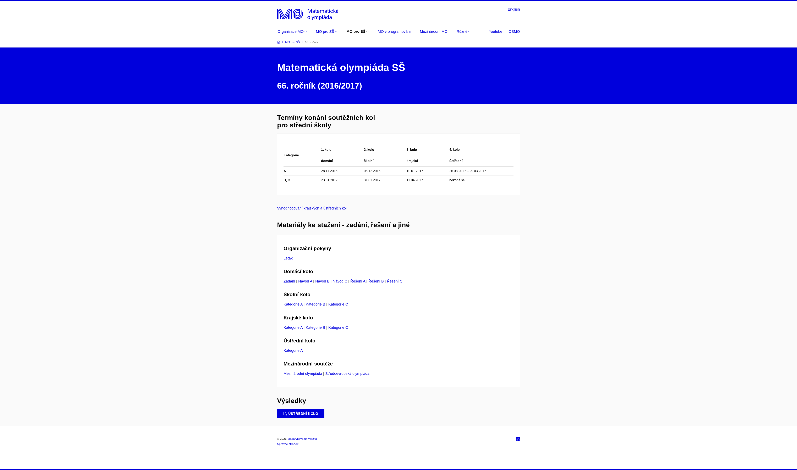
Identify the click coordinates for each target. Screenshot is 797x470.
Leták (288, 258)
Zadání (289, 281)
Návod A (305, 281)
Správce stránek (287, 444)
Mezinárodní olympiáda (303, 373)
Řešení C (394, 281)
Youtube (495, 31)
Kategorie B (315, 304)
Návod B (322, 281)
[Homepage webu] (308, 13)
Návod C (340, 281)
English (514, 9)
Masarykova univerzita (302, 438)
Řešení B (376, 281)
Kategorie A (293, 304)
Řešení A (357, 281)
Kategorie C (338, 304)
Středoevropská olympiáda (347, 373)
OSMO (514, 31)
